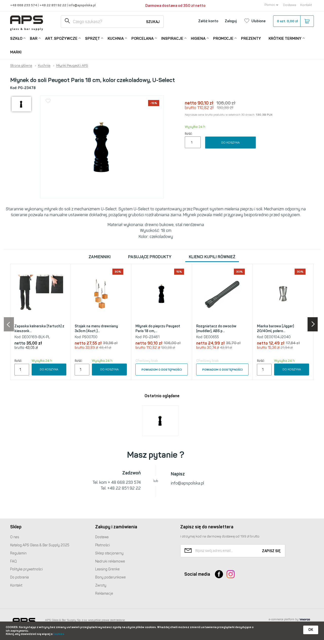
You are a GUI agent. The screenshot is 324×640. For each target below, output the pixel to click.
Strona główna (21, 65)
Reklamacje (104, 593)
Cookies (58, 634)
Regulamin (18, 553)
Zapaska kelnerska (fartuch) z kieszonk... (39, 328)
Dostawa (289, 5)
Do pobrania (19, 577)
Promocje (223, 38)
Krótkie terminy (285, 38)
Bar (33, 38)
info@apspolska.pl (82, 5)
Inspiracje (172, 38)
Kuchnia (116, 38)
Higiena (198, 38)
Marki (16, 52)
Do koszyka (230, 142)
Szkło (16, 38)
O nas (14, 537)
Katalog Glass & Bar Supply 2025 (39, 545)
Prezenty (251, 38)
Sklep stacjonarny (109, 553)
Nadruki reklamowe (110, 561)
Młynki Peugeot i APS (72, 65)
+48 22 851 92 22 (53, 5)
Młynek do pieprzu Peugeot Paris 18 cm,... (157, 328)
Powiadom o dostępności (161, 369)
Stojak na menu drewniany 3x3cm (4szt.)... (96, 328)
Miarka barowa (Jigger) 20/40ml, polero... (275, 328)
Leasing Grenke (107, 569)
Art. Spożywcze (61, 38)
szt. (287, 21)
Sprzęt (92, 38)
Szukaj (153, 22)
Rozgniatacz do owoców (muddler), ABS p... (216, 328)
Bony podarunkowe (110, 577)
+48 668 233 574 (24, 5)
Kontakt (306, 5)
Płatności (102, 545)
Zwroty (100, 585)
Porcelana (142, 38)
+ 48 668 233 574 (124, 482)
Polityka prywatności (26, 569)
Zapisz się (271, 551)
